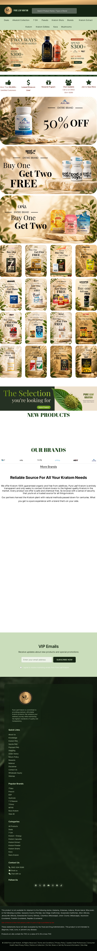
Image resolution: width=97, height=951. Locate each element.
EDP (10, 795)
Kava (55, 27)
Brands (70, 20)
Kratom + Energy (15, 836)
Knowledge (13, 738)
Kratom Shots (58, 20)
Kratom (28, 27)
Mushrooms (66, 27)
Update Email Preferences (76, 943)
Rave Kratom (13, 811)
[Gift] (48, 84)
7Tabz (11, 788)
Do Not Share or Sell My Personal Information (62, 945)
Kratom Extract (86, 20)
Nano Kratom (14, 855)
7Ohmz (11, 804)
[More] (30, 20)
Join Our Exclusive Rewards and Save (81, 2)
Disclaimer (12, 766)
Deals (6, 20)
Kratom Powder (14, 845)
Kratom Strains (14, 849)
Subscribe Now (64, 659)
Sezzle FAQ (13, 744)
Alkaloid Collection (20, 20)
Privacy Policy (60, 943)
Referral (12, 763)
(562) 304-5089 (17, 867)
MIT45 (11, 808)
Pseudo (45, 20)
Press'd (11, 792)
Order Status (13, 754)
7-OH (11, 833)
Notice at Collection (37, 945)
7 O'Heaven (13, 801)
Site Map (84, 945)
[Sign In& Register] (83, 10)
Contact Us (13, 770)
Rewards (12, 760)
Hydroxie (12, 798)
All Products (13, 826)
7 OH (35, 20)
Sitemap (12, 776)
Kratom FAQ (13, 741)
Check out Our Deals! (67, 2)
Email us (14, 870)
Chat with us (16, 874)
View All (11, 814)
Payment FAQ (14, 747)
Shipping (12, 750)
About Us (12, 735)
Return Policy (14, 757)
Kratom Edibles (42, 27)
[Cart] (90, 10)
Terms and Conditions (46, 943)
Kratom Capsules (15, 839)
